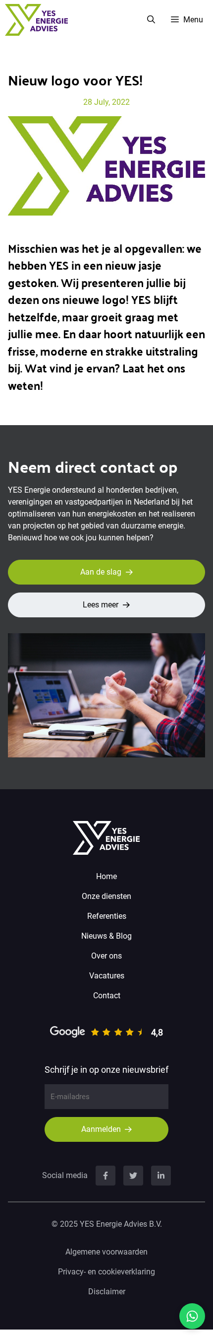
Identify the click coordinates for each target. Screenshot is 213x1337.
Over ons (106, 956)
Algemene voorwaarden (106, 1252)
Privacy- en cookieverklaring (106, 1271)
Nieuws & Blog (106, 936)
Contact (106, 995)
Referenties (106, 916)
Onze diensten (106, 896)
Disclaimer (106, 1291)
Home (106, 876)
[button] (151, 20)
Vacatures (106, 975)
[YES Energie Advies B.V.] (36, 20)
